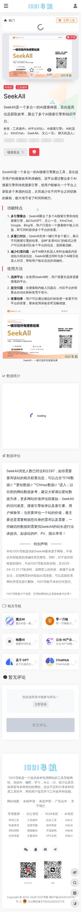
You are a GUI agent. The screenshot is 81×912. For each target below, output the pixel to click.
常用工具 (14, 820)
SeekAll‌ (32, 133)
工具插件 (22, 87)
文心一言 (48, 133)
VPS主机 (51, 835)
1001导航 (42, 897)
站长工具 (51, 820)
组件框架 (51, 825)
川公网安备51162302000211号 (46, 901)
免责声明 (45, 801)
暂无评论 (17, 677)
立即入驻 (69, 20)
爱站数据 (23, 485)
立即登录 (41, 704)
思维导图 (32, 825)
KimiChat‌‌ (17, 133)
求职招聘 (14, 830)
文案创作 (32, 835)
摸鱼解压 (32, 830)
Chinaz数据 (45, 485)
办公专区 (32, 814)
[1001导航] (40, 6)
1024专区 (51, 814)
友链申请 (29, 801)
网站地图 (13, 801)
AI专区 (8, 87)
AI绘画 (69, 830)
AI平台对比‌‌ (35, 128)
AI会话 (69, 825)
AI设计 (69, 835)
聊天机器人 (65, 133)
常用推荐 (14, 814)
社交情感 (14, 835)
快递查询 (14, 825)
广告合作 (61, 801)
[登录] (75, 6)
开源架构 (51, 830)
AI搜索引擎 (54, 128)
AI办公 (69, 820)
